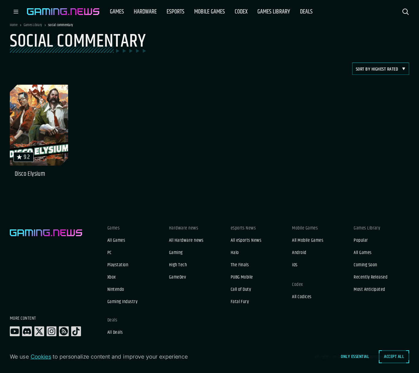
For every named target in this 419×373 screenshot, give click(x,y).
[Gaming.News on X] (39, 331)
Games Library (33, 25)
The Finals (240, 265)
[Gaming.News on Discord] (27, 331)
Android (299, 252)
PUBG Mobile (242, 277)
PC (109, 252)
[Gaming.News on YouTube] (15, 331)
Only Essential (355, 356)
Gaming (176, 252)
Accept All (394, 356)
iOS (294, 265)
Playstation (117, 265)
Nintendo (115, 289)
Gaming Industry (122, 302)
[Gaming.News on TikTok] (76, 331)
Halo (235, 252)
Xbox (111, 277)
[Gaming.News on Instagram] (51, 331)
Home (13, 25)
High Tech (178, 265)
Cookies (41, 356)
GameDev (177, 277)
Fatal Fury (240, 302)
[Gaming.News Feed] (64, 331)
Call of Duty (241, 289)
